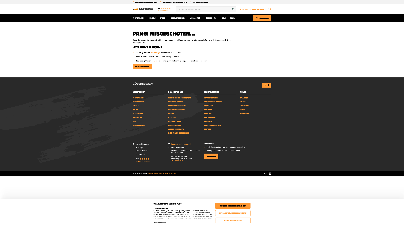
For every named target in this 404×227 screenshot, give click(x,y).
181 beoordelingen (164, 11)
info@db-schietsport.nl (181, 144)
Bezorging (208, 110)
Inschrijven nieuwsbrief (178, 133)
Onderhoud (211, 18)
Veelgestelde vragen (213, 102)
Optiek (163, 18)
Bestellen (208, 106)
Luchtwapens (138, 102)
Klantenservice (259, 9)
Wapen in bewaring (176, 110)
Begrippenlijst (139, 125)
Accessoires (195, 18)
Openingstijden (174, 121)
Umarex (243, 102)
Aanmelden (211, 156)
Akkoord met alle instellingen (233, 206)
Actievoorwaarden (212, 125)
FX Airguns (244, 106)
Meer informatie (160, 223)
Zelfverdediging (178, 18)
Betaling (207, 113)
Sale (224, 18)
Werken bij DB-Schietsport (179, 98)
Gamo (242, 110)
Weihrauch (244, 113)
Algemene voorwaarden (156, 173)
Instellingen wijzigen (233, 220)
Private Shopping (175, 102)
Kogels (152, 18)
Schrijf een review (176, 129)
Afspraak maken (177, 161)
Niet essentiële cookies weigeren (233, 213)
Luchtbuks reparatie (177, 106)
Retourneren (209, 117)
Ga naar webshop (142, 66)
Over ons (244, 9)
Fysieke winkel (174, 125)
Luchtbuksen (138, 18)
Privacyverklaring (170, 173)
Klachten (208, 121)
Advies (232, 18)
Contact (207, 129)
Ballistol (244, 98)
